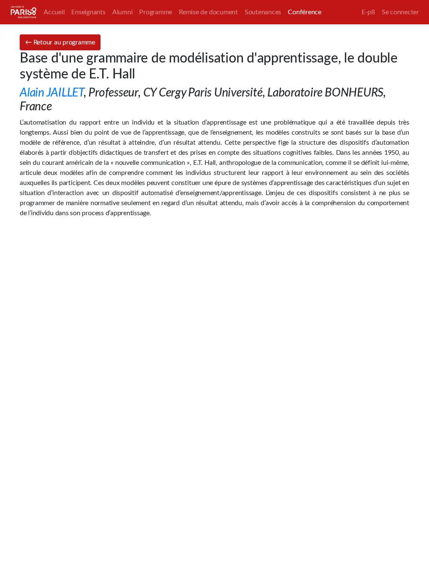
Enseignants (88, 12)
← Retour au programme (60, 42)
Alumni (122, 12)
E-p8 (368, 12)
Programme (155, 12)
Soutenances (263, 12)
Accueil (54, 12)
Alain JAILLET (52, 93)
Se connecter (400, 12)
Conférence (304, 12)
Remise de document (208, 12)
